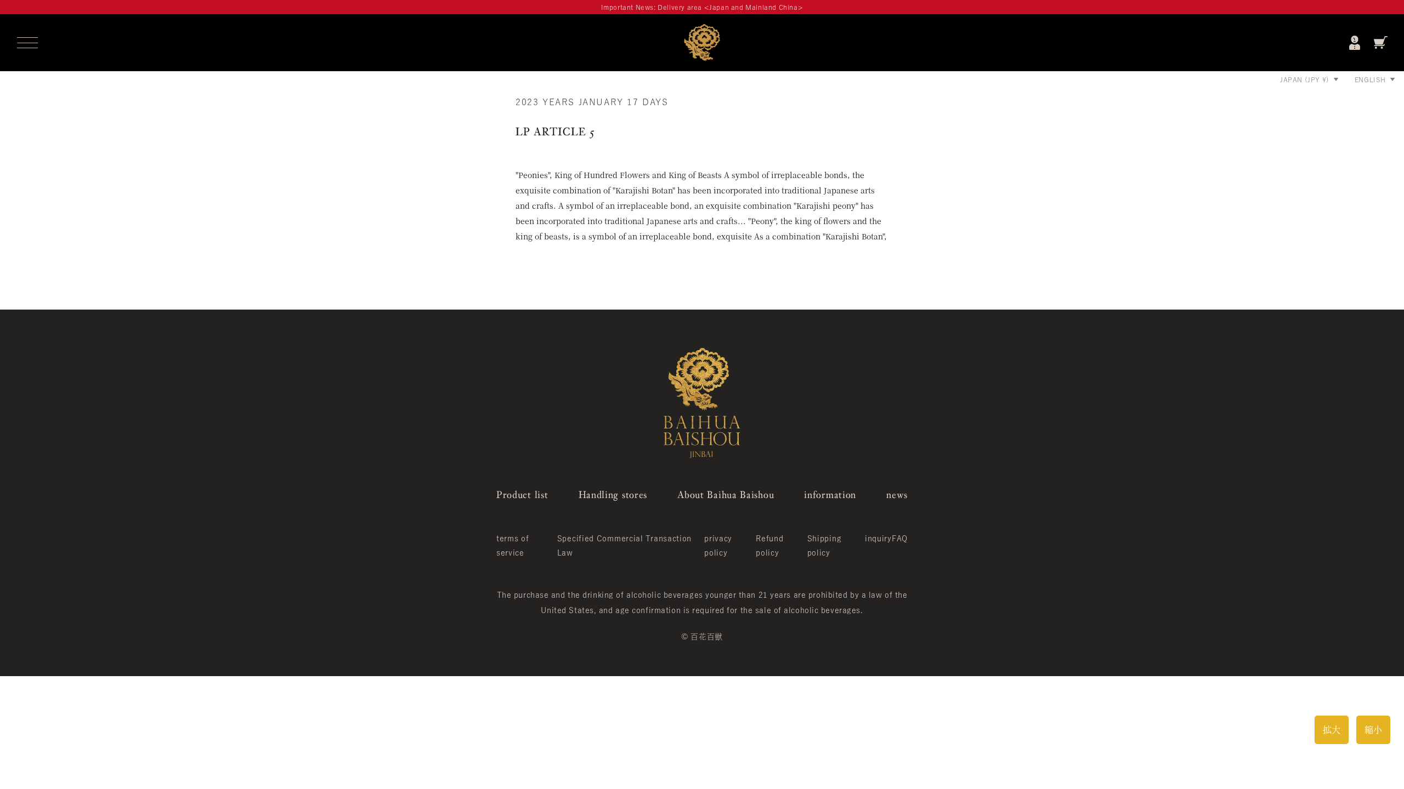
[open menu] (27, 42)
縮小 (1373, 729)
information (830, 494)
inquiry (878, 538)
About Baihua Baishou (725, 494)
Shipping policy (824, 546)
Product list (522, 494)
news (897, 494)
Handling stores (613, 494)
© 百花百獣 (701, 637)
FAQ (900, 538)
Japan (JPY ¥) (1304, 79)
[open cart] (1381, 42)
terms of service (512, 546)
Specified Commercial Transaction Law (624, 546)
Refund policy (769, 546)
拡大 (1331, 729)
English (1370, 79)
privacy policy (718, 546)
